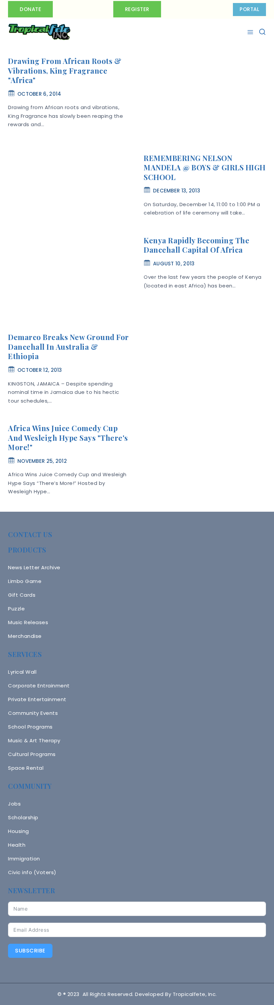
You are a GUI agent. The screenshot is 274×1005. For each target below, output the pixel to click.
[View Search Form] (262, 31)
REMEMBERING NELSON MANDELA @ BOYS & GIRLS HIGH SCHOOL (205, 167)
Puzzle (16, 608)
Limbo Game (24, 581)
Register (137, 9)
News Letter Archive (34, 567)
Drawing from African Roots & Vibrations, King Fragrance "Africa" (64, 70)
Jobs (14, 803)
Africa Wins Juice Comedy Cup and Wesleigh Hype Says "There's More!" (68, 437)
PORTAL (249, 9)
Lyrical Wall (22, 671)
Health (16, 844)
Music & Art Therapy (34, 740)
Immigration (24, 858)
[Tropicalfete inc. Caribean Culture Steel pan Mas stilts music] (39, 32)
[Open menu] (251, 32)
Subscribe (30, 950)
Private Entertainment (37, 699)
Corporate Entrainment (39, 685)
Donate (30, 9)
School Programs (30, 726)
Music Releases (28, 622)
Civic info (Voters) (32, 872)
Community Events (33, 713)
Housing (18, 831)
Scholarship (23, 817)
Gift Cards (21, 594)
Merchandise (25, 636)
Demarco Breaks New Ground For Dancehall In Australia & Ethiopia (68, 346)
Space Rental (25, 767)
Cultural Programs (32, 754)
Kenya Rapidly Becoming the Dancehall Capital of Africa (196, 245)
